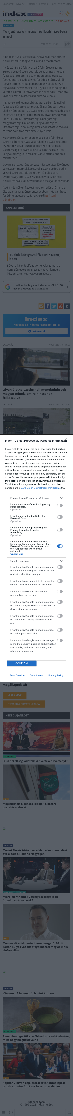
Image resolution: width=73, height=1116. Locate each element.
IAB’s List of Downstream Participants (41, 487)
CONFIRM (21, 663)
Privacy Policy (55, 675)
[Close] (66, 441)
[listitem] (36, 498)
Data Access (36, 675)
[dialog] (36, 558)
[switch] (60, 505)
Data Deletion (17, 675)
